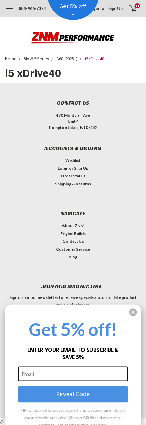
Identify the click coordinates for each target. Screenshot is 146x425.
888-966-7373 (32, 8)
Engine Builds (73, 233)
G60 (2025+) (66, 59)
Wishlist (73, 160)
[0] (129, 8)
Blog (73, 256)
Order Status (73, 175)
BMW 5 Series (36, 59)
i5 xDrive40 (94, 59)
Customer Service (73, 249)
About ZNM (73, 225)
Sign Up (115, 8)
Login (63, 168)
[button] (133, 312)
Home (10, 59)
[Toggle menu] (9, 11)
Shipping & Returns (73, 183)
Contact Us (73, 241)
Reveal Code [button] (73, 394)
